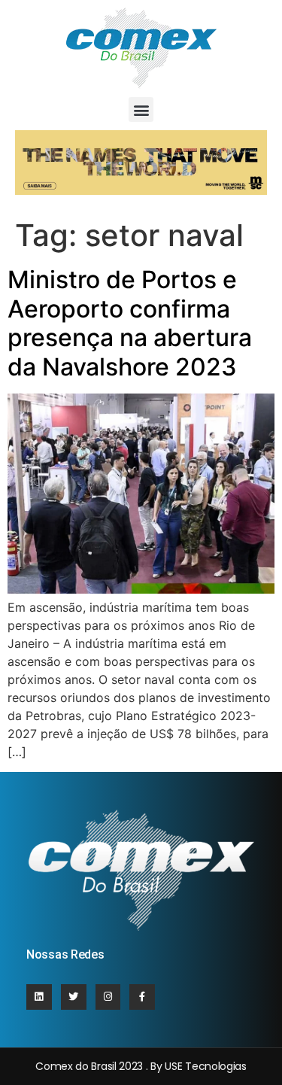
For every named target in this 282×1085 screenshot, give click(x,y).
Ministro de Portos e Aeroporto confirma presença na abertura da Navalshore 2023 (130, 323)
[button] (141, 109)
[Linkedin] (39, 997)
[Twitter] (73, 997)
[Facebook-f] (142, 997)
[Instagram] (108, 997)
